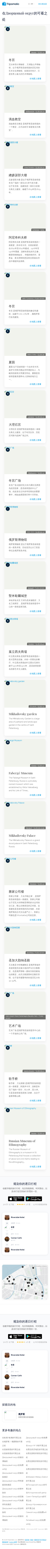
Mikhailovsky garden (23, 714)
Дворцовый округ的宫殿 (13, 1497)
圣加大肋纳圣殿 (19, 960)
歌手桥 (13, 1078)
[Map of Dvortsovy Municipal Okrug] (25, 1282)
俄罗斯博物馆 (18, 539)
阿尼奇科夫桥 (18, 237)
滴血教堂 (15, 119)
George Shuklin (29, 1071)
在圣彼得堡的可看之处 (11, 1449)
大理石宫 (15, 424)
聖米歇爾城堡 (18, 595)
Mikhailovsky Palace (22, 835)
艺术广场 (15, 1026)
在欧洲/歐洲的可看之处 (11, 1438)
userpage (31, 417)
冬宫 (12, 60)
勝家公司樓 (16, 891)
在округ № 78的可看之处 (36, 1445)
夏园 (12, 362)
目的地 (27, 1540)
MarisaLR (29, 828)
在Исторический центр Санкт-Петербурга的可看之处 (36, 1497)
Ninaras (33, 765)
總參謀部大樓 (18, 175)
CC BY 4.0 (41, 765)
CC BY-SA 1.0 (40, 1071)
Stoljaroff (30, 588)
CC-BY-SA (41, 354)
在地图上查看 (35, 78)
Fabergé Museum (21, 773)
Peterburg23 (32, 473)
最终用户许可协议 (40, 1540)
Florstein (31, 644)
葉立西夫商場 (18, 651)
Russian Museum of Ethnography (22, 1142)
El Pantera (36, 230)
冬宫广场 (15, 480)
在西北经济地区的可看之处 (37, 1449)
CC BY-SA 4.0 (40, 644)
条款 (31, 1540)
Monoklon (33, 884)
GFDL (42, 230)
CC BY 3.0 (41, 52)
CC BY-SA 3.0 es (39, 828)
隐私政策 (5, 1542)
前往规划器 (42, 4)
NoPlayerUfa (30, 111)
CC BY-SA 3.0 (40, 111)
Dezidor (33, 52)
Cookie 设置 (13, 1542)
